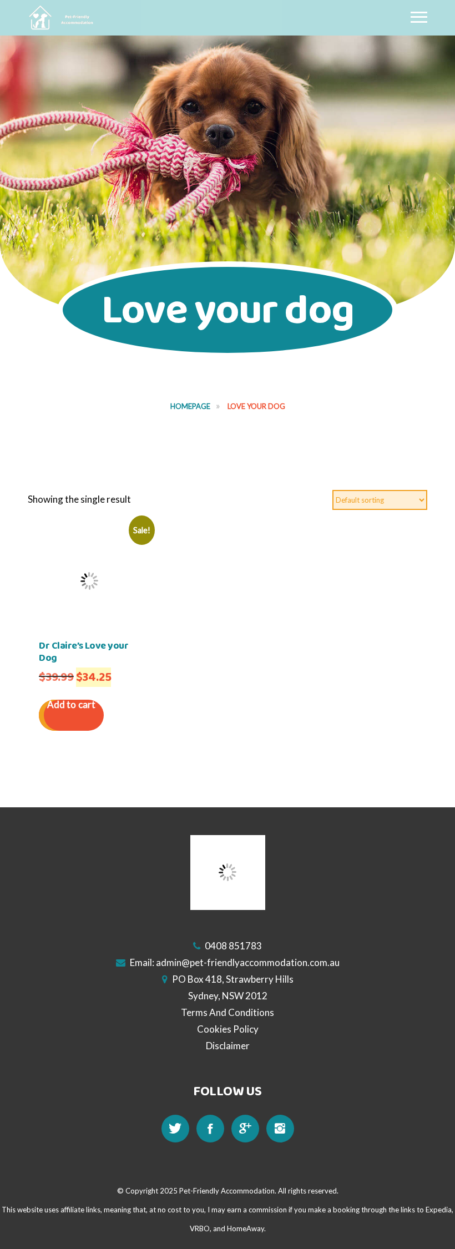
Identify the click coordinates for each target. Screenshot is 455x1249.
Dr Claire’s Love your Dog (84, 652)
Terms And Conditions (227, 1012)
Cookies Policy (228, 1029)
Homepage (190, 406)
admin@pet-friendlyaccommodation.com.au (248, 962)
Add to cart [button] (71, 705)
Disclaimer (228, 1045)
